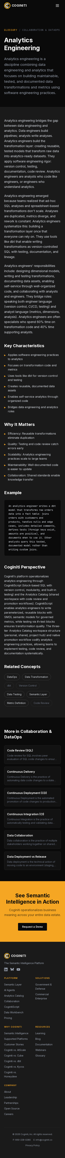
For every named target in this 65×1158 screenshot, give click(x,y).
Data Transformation (36, 676)
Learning (40, 1033)
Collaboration (11, 1001)
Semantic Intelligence (16, 1033)
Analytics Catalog (14, 995)
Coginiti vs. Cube (13, 1055)
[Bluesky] (12, 969)
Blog (38, 1038)
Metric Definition (16, 702)
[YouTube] (18, 969)
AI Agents (9, 990)
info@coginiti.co (44, 1139)
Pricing (8, 1017)
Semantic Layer (38, 694)
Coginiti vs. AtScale (15, 1049)
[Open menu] (57, 5)
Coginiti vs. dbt (12, 1061)
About (7, 1091)
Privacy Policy (32, 1145)
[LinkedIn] (6, 969)
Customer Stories (14, 1044)
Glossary (10, 30)
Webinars (40, 1049)
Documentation (44, 1044)
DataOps (12, 676)
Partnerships (11, 1102)
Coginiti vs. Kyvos (14, 1066)
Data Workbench (13, 1012)
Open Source (12, 1108)
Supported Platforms (16, 1038)
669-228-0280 (23, 1139)
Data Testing (14, 694)
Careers (8, 1114)
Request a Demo (32, 926)
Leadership (10, 1097)
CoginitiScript (11, 1006)
